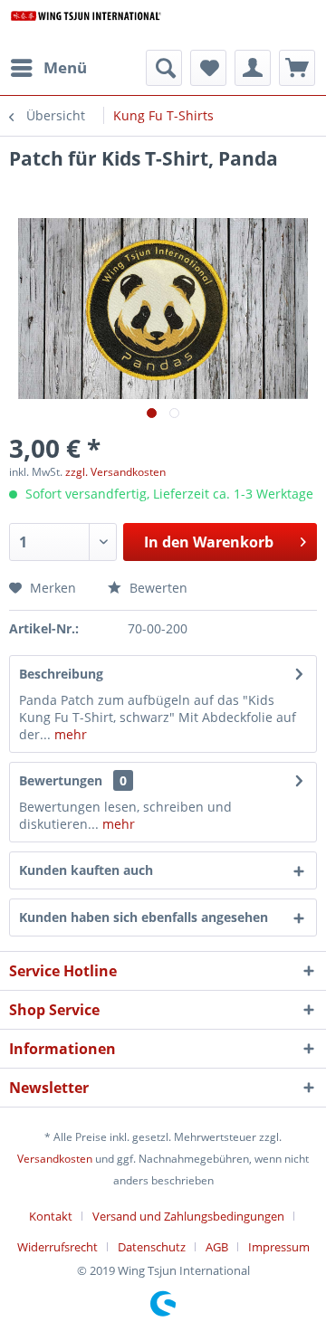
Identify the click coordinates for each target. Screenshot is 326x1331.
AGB (217, 1247)
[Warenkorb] (297, 68)
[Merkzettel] (208, 68)
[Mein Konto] (253, 68)
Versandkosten (54, 1158)
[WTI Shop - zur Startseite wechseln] (86, 25)
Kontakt (50, 1216)
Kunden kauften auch (86, 870)
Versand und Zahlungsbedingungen (188, 1216)
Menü (65, 67)
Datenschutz (152, 1247)
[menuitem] (48, 68)
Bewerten (156, 587)
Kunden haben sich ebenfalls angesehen (143, 917)
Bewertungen (60, 780)
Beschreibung (61, 673)
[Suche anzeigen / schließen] (164, 68)
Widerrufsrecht (57, 1247)
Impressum (279, 1247)
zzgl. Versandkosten (115, 472)
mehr (69, 734)
